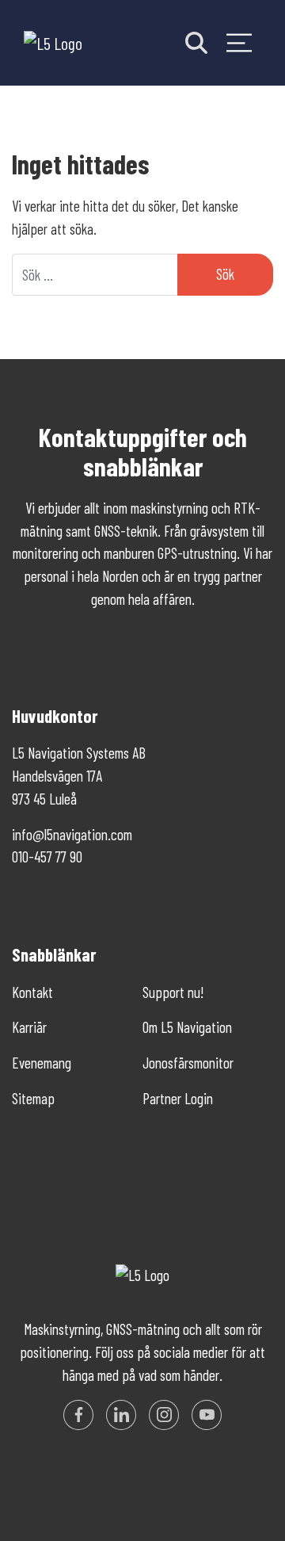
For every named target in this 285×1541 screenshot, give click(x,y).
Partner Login (177, 1098)
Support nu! (172, 992)
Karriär (29, 1027)
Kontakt (32, 992)
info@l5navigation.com (72, 834)
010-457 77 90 (47, 856)
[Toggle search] (196, 43)
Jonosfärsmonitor (188, 1062)
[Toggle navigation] (239, 43)
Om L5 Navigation (187, 1027)
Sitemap (33, 1098)
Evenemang (41, 1062)
